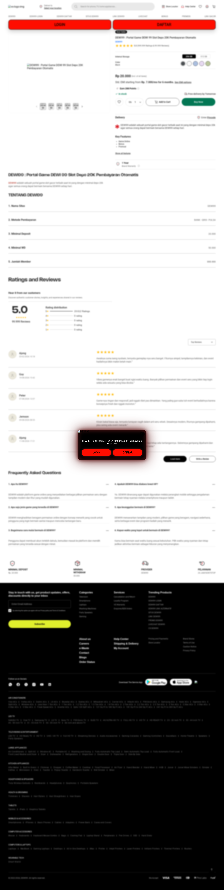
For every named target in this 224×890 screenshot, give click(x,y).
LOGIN (96, 452)
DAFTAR (127, 452)
